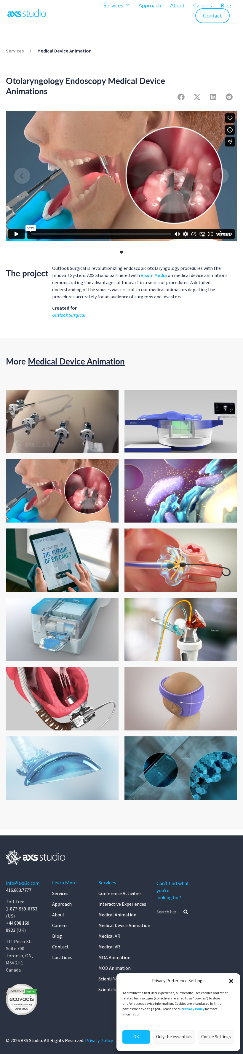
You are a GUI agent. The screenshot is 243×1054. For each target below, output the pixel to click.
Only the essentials (174, 1037)
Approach (149, 5)
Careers (202, 5)
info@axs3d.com (22, 883)
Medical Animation (117, 915)
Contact (212, 15)
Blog (226, 5)
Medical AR (109, 936)
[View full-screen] (230, 117)
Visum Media (154, 275)
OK (136, 1037)
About (177, 5)
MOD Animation (114, 968)
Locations (62, 957)
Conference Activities (120, 893)
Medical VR (109, 947)
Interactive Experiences (122, 904)
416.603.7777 (18, 890)
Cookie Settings (216, 1037)
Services (113, 5)
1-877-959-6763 (21, 909)
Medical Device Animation (64, 51)
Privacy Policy (193, 1009)
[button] (231, 981)
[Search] (185, 912)
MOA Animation (114, 957)
